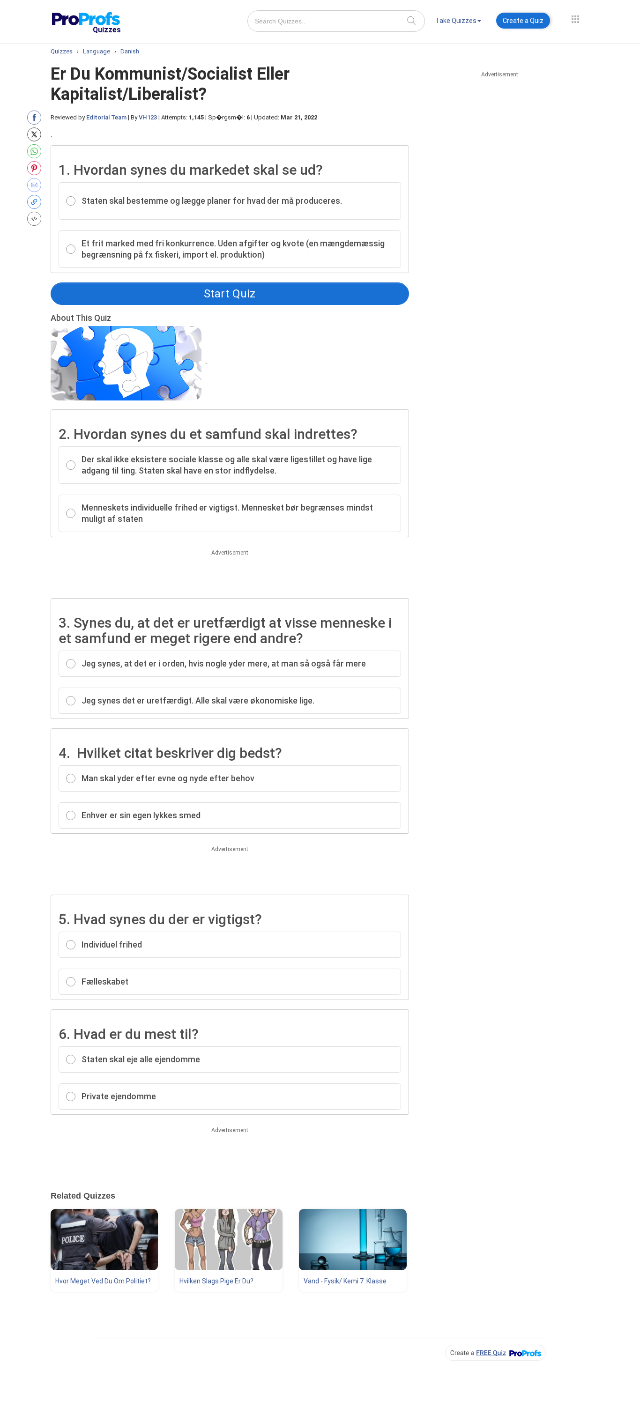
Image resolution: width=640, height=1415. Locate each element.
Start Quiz (229, 293)
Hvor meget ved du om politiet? (103, 1281)
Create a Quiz (523, 20)
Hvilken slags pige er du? (216, 1281)
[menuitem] (458, 22)
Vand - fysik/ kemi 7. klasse (345, 1281)
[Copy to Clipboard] (36, 201)
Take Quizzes (455, 20)
